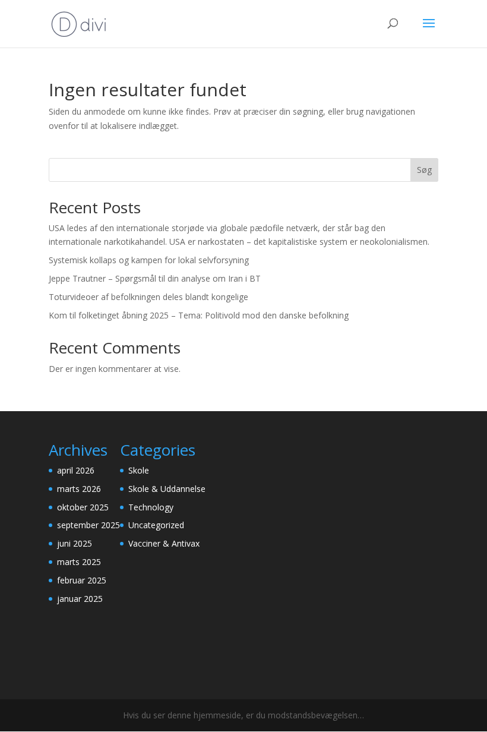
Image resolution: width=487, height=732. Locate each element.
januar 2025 (80, 598)
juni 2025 (74, 543)
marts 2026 (79, 488)
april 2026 (75, 470)
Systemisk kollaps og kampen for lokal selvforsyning (149, 260)
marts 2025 (79, 561)
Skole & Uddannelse (166, 488)
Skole (138, 470)
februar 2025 (81, 580)
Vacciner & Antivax (164, 543)
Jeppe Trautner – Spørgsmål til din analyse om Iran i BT (155, 278)
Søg (424, 169)
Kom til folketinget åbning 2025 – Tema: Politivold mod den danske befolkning (199, 315)
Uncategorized (156, 525)
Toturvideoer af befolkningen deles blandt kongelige (148, 296)
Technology (150, 507)
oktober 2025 (83, 507)
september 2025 (88, 525)
